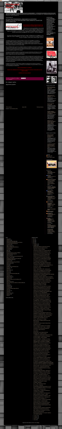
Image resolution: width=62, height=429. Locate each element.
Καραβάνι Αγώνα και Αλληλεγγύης (12, 266)
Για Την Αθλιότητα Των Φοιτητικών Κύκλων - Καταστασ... (42, 373)
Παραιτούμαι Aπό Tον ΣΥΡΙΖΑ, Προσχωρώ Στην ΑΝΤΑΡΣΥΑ (51, 96)
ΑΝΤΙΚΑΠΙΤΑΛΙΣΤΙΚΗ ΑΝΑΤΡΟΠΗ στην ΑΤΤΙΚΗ (14, 242)
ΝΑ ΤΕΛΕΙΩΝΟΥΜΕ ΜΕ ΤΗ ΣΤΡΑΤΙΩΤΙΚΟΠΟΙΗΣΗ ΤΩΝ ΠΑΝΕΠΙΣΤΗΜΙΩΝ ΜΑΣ (52, 226)
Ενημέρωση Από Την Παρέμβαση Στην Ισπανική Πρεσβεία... (42, 270)
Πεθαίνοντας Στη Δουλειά (37, 406)
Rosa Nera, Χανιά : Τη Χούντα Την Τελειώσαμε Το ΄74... (41, 358)
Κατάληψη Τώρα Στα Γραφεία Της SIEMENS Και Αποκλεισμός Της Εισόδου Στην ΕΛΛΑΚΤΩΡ (51, 112)
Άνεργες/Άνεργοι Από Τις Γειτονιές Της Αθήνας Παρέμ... (41, 254)
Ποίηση (8, 283)
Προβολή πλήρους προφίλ (50, 157)
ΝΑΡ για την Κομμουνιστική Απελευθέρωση (13, 279)
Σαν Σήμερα (8, 287)
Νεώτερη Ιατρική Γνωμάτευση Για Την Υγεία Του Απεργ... (42, 346)
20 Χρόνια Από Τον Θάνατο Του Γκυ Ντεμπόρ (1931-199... (42, 250)
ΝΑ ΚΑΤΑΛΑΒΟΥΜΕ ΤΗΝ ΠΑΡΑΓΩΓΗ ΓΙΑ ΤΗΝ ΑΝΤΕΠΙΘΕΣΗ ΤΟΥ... (43, 278)
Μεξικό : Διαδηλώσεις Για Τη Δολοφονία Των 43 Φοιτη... (41, 410)
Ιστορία (8, 265)
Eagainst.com (50, 171)
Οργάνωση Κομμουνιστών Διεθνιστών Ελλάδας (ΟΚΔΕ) (15, 282)
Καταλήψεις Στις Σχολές (37, 324)
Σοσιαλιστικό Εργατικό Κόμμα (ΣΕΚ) (12, 288)
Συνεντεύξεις (9, 290)
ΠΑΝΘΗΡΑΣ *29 (50, 213)
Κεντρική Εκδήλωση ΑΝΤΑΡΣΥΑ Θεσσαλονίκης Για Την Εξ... (42, 386)
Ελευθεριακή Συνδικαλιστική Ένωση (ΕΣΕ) (13, 258)
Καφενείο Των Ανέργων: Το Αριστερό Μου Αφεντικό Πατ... (42, 340)
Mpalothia (49, 175)
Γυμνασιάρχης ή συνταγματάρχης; (38, 391)
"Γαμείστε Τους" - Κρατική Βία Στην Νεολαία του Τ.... (41, 374)
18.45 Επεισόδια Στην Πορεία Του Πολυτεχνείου (40, 353)
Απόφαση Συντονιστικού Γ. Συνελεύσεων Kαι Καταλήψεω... (42, 399)
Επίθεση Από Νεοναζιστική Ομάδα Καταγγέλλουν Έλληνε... (42, 404)
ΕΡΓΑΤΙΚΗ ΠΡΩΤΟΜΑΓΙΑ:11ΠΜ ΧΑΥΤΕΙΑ (50, 206)
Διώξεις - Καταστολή (10, 257)
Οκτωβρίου (35, 415)
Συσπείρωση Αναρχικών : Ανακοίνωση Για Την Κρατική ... (42, 336)
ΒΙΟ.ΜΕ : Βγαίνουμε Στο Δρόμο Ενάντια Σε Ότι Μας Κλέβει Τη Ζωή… (51, 88)
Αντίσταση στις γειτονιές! (52, 179)
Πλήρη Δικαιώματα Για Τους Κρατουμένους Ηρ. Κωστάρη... (42, 286)
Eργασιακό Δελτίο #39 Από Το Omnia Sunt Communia (41, 246)
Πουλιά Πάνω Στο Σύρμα (37, 267)
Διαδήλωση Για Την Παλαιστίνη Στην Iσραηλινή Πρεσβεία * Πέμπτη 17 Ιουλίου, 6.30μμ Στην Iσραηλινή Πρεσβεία (51, 122)
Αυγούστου (35, 418)
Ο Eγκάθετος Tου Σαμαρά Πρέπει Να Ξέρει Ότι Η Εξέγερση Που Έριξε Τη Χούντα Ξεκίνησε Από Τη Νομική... (51, 145)
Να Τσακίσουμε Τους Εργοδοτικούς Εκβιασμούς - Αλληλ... (42, 395)
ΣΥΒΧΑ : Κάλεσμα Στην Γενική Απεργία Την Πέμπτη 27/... (42, 296)
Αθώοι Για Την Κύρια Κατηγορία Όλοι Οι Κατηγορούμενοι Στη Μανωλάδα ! (50, 135)
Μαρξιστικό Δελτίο (51, 211)
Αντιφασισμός (9, 244)
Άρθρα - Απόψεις (9, 245)
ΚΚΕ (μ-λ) (8, 271)
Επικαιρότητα (9, 260)
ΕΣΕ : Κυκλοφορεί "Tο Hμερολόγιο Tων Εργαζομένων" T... (42, 299)
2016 (34, 240)
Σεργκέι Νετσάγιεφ (36, 321)
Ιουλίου (35, 419)
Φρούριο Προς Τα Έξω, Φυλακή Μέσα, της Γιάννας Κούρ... (42, 263)
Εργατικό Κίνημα (9, 263)
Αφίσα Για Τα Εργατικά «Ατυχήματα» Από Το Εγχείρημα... (42, 325)
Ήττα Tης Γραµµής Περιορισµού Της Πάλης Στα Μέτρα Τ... (42, 357)
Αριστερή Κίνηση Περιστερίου (50, 191)
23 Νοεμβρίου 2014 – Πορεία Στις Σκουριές (39, 333)
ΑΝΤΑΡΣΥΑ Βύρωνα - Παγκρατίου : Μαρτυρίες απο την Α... (42, 307)
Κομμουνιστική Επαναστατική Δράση (12, 273)
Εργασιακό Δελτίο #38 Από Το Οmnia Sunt (39, 283)
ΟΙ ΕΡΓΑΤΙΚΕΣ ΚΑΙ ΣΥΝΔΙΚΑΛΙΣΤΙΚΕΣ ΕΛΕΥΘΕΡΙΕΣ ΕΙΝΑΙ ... (42, 291)
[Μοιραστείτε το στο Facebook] (24, 78)
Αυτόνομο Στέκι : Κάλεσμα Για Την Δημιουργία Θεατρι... (41, 266)
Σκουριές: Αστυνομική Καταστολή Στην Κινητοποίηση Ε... (42, 304)
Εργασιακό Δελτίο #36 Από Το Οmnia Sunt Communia (41, 402)
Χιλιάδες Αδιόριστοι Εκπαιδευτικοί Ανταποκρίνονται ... (41, 408)
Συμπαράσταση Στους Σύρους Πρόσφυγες (39, 275)
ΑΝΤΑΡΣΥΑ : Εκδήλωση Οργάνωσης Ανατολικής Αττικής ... (42, 342)
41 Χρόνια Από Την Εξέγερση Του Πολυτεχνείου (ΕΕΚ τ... (42, 371)
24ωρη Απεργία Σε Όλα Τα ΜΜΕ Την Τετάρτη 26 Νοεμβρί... (42, 309)
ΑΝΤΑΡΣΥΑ (8, 240)
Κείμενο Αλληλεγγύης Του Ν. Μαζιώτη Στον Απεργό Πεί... (42, 349)
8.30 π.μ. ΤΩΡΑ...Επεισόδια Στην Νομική (39, 383)
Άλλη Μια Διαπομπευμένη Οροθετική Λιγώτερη (40, 247)
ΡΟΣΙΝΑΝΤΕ (10, 79)
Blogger (38, 422)
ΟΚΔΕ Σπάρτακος (9, 281)
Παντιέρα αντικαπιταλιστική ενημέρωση (50, 219)
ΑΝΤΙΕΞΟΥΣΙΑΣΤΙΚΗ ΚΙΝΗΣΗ (11, 241)
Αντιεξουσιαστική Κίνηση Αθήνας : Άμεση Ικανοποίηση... (41, 316)
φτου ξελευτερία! (50, 229)
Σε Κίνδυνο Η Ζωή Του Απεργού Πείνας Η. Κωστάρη (41, 308)
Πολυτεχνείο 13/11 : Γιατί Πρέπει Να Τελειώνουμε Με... (41, 366)
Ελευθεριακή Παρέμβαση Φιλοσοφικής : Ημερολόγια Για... (42, 370)
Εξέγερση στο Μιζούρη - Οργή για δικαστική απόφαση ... (42, 282)
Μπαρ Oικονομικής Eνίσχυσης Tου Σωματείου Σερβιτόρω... (42, 412)
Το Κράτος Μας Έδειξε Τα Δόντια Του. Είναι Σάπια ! (41, 350)
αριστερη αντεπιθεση (51, 196)
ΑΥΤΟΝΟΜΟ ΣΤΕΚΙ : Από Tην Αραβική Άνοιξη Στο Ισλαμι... (42, 300)
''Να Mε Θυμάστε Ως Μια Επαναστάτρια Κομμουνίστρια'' (41, 288)
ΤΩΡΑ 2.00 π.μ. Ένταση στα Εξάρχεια (39, 249)
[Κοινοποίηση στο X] (23, 78)
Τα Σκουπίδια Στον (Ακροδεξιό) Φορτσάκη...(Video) (41, 295)
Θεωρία (8, 264)
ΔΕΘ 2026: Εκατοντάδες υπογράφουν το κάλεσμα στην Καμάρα (51, 221)
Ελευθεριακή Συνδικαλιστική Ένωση (51, 204)
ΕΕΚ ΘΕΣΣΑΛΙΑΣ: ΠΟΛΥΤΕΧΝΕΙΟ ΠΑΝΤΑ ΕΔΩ (40, 332)
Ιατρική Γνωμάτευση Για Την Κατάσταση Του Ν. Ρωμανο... (42, 378)
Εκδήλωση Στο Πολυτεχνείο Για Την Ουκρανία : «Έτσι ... (41, 375)
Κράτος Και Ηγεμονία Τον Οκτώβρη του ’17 (39, 398)
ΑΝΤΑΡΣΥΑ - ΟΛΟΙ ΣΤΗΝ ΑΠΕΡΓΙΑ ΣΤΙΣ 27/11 (40, 317)
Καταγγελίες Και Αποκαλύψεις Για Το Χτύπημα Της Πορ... (42, 345)
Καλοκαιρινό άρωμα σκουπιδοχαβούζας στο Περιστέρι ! (51, 193)
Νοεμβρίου (35, 245)
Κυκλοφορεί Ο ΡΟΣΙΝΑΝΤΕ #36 (38, 311)
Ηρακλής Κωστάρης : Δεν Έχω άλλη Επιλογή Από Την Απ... (42, 365)
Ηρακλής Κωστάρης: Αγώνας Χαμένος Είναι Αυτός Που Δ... (42, 262)
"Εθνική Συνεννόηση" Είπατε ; (37, 369)
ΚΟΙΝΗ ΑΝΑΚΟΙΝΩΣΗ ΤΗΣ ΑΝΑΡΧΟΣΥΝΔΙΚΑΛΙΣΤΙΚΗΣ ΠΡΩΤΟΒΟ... (44, 274)
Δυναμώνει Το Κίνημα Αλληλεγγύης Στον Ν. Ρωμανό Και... (42, 287)
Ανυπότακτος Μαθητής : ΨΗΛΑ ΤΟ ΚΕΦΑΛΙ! (40, 337)
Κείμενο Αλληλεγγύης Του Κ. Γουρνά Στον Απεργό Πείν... (41, 303)
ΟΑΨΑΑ (8, 280)
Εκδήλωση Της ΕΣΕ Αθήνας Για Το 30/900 (39, 284)
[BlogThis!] (22, 78)
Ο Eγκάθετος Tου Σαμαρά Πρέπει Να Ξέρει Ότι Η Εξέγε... (42, 379)
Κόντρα (8, 274)
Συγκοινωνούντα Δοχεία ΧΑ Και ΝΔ (38, 411)
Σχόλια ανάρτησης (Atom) (14, 108)
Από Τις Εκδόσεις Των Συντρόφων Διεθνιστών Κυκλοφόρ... (42, 258)
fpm (33, 422)
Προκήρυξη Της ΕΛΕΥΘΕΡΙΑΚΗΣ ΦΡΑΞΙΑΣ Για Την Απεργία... (42, 315)
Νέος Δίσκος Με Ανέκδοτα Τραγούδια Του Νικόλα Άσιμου (42, 407)
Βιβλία (8, 250)
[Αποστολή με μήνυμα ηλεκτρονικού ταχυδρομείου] (21, 78)
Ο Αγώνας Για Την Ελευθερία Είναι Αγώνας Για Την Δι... (41, 255)
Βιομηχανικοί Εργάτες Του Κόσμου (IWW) (13, 252)
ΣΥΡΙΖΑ (8, 291)
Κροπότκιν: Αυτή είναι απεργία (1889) (50, 104)
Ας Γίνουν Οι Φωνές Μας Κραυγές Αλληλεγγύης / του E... (42, 251)
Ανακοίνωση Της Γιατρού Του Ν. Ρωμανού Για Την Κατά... (42, 259)
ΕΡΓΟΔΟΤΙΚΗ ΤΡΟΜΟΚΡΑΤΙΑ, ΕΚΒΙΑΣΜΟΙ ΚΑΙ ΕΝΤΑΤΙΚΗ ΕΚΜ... (43, 362)
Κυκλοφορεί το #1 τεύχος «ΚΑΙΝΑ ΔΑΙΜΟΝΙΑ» (40, 292)
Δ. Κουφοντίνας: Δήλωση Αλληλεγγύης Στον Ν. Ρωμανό (41, 271)
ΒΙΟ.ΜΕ (8, 251)
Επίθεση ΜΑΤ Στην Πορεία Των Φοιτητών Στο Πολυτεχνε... (42, 377)
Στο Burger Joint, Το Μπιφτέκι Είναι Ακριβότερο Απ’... (41, 344)
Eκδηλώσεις (8, 294)
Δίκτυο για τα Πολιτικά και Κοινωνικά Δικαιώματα (14, 256)
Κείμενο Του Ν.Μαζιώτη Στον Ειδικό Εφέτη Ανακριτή (41, 403)
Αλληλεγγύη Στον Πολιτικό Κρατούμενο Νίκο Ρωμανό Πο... (42, 253)
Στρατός (8, 289)
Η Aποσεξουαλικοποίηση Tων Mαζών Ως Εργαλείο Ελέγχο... (42, 280)
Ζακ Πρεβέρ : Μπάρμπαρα (37, 382)
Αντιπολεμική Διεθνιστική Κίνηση (11, 243)
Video (7, 295)
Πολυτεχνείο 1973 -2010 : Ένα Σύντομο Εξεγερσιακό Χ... (42, 354)
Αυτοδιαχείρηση (9, 248)
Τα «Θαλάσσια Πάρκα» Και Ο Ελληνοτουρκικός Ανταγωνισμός (51, 215)
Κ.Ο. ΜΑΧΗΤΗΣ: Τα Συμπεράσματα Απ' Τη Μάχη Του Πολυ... (42, 361)
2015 (34, 241)
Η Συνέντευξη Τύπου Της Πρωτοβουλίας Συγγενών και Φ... (42, 312)
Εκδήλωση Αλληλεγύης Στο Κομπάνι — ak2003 (40, 394)
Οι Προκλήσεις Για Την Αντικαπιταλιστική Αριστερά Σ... (41, 328)
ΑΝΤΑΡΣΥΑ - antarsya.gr (51, 186)
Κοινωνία (8, 272)
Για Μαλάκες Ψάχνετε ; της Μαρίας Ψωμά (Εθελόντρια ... (41, 390)
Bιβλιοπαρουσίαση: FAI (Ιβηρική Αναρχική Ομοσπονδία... (42, 320)
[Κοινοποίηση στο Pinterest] (25, 78)
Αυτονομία (8, 249)
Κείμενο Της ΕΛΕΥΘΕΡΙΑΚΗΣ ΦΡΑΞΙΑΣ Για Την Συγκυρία (42, 387)
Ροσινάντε (49, 224)
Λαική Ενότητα (9, 275)
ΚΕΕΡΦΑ (8, 268)
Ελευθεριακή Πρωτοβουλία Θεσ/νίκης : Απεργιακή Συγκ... (42, 279)
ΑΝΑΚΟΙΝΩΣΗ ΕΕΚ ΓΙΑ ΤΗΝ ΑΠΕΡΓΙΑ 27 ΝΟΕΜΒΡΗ (41, 341)
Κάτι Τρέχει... (9, 267)
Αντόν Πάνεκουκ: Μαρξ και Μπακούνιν (39, 329)
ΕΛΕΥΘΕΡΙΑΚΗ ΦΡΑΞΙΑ (10, 259)
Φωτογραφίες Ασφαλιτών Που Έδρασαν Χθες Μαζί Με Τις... (42, 348)
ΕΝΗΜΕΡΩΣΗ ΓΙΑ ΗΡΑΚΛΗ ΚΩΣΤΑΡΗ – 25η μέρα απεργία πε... (43, 313)
